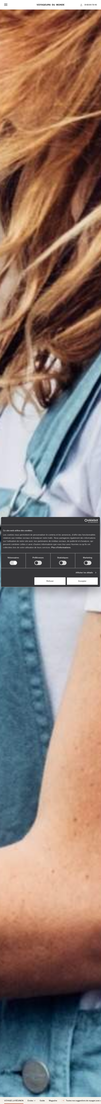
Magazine (53, 1100)
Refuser (50, 581)
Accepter (82, 581)
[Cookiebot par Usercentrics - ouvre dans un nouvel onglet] (86, 521)
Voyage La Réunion (13, 1100)
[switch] (38, 563)
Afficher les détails (84, 572)
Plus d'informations (61, 547)
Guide (42, 1100)
